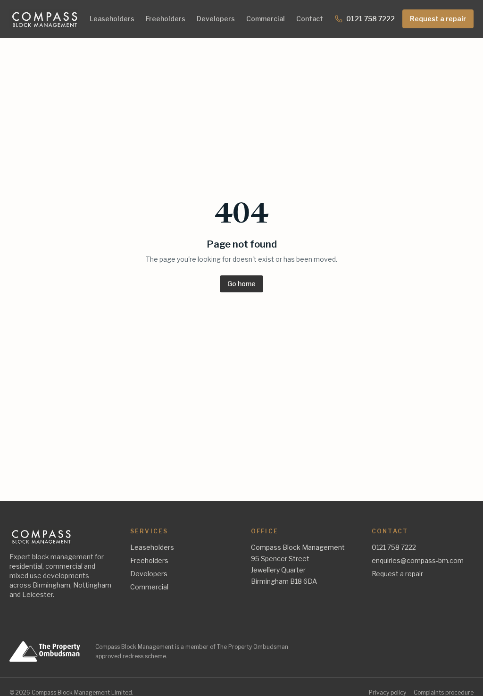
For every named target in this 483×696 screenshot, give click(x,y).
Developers (216, 19)
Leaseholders (112, 19)
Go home (241, 284)
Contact (309, 19)
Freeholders (165, 19)
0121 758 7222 (370, 19)
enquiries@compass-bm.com (418, 560)
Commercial (265, 19)
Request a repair (438, 19)
